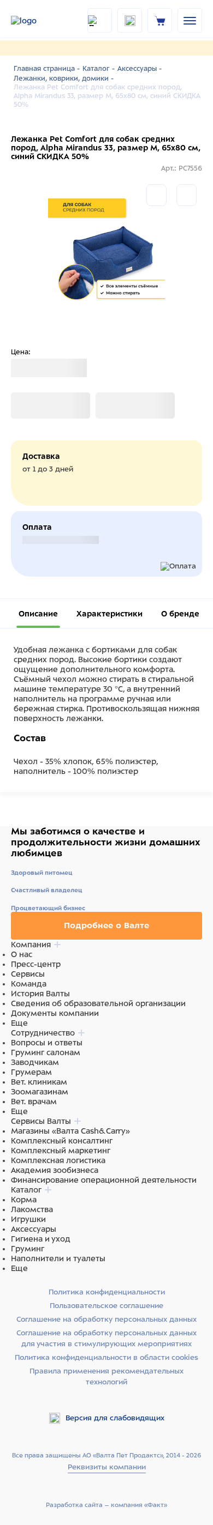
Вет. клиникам (39, 1082)
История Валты (40, 993)
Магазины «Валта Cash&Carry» (70, 1131)
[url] (160, 20)
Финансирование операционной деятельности (104, 1180)
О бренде (180, 613)
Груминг (27, 1248)
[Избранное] (186, 195)
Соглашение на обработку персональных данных (106, 1319)
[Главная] (38, 21)
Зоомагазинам (39, 1091)
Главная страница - (47, 68)
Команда (28, 983)
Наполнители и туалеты (58, 1258)
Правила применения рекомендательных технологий (106, 1376)
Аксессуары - (139, 68)
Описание (38, 613)
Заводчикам (35, 1062)
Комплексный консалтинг (62, 1140)
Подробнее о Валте (106, 925)
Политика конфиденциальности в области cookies (106, 1357)
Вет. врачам (34, 1101)
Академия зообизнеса (54, 1170)
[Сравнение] (156, 195)
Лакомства (32, 1209)
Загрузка (28, 405)
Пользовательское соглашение (106, 1306)
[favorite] (129, 20)
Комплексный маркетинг (60, 1150)
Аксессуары (33, 1229)
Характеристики (109, 613)
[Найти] (99, 20)
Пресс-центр (36, 964)
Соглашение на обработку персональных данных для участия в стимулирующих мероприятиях (106, 1338)
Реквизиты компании (107, 1467)
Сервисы (28, 974)
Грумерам (31, 1072)
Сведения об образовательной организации (98, 1003)
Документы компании (55, 1013)
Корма (24, 1199)
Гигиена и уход (40, 1238)
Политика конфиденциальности (107, 1292)
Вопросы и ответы (46, 1042)
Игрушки (28, 1219)
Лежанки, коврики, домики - (64, 78)
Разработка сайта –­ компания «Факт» (106, 1505)
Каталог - (98, 68)
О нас (21, 954)
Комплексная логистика (58, 1160)
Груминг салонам (45, 1052)
